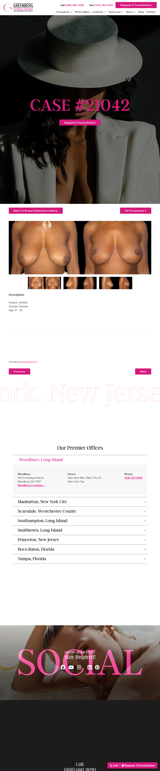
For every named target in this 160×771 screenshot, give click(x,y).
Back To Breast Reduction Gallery (36, 210)
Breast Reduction (28, 361)
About (129, 11)
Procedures (63, 11)
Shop (141, 11)
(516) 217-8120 (133, 477)
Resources (115, 11)
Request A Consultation (136, 4)
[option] (80, 247)
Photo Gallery (82, 11)
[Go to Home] (18, 7)
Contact (151, 11)
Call (115, 765)
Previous (19, 371)
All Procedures (135, 210)
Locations (97, 11)
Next (143, 371)
